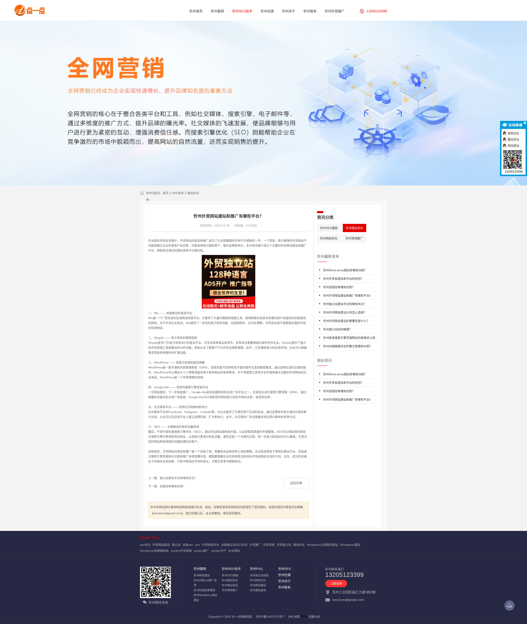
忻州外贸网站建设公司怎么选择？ (344, 312)
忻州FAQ (256, 568)
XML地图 (294, 616)
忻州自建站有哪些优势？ (339, 287)
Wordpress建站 (350, 544)
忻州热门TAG (150, 538)
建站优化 (193, 193)
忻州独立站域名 (259, 575)
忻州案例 (200, 568)
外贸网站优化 (210, 544)
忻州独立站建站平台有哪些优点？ (344, 304)
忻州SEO (284, 568)
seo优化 (145, 544)
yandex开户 (218, 550)
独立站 (176, 544)
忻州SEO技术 (231, 568)
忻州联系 (284, 587)
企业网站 (234, 550)
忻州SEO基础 (329, 228)
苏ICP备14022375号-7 (270, 616)
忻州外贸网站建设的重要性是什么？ (346, 321)
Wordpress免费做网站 (154, 550)
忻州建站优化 (354, 228)
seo (197, 544)
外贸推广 (255, 544)
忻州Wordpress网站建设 (205, 598)
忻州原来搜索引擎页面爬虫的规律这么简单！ (349, 338)
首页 (165, 193)
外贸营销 (269, 544)
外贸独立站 (284, 544)
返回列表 (296, 483)
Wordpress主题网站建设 (322, 544)
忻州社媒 (284, 575)
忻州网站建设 (202, 575)
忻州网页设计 (258, 580)
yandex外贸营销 (181, 550)
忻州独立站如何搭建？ (337, 329)
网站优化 (299, 544)
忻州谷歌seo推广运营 (205, 583)
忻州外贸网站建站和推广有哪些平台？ (347, 295)
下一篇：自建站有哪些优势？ (167, 486)
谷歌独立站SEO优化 (234, 544)
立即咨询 (336, 583)
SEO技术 (178, 193)
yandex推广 (201, 550)
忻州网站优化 (328, 238)
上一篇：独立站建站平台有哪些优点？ (172, 478)
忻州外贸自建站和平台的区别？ (343, 278)
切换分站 (314, 616)
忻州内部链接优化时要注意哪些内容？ (347, 346)
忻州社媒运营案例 (204, 590)
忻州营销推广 (354, 238)
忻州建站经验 (258, 590)
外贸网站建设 (161, 544)
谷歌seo (188, 544)
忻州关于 (284, 581)
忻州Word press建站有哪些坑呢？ (345, 270)
